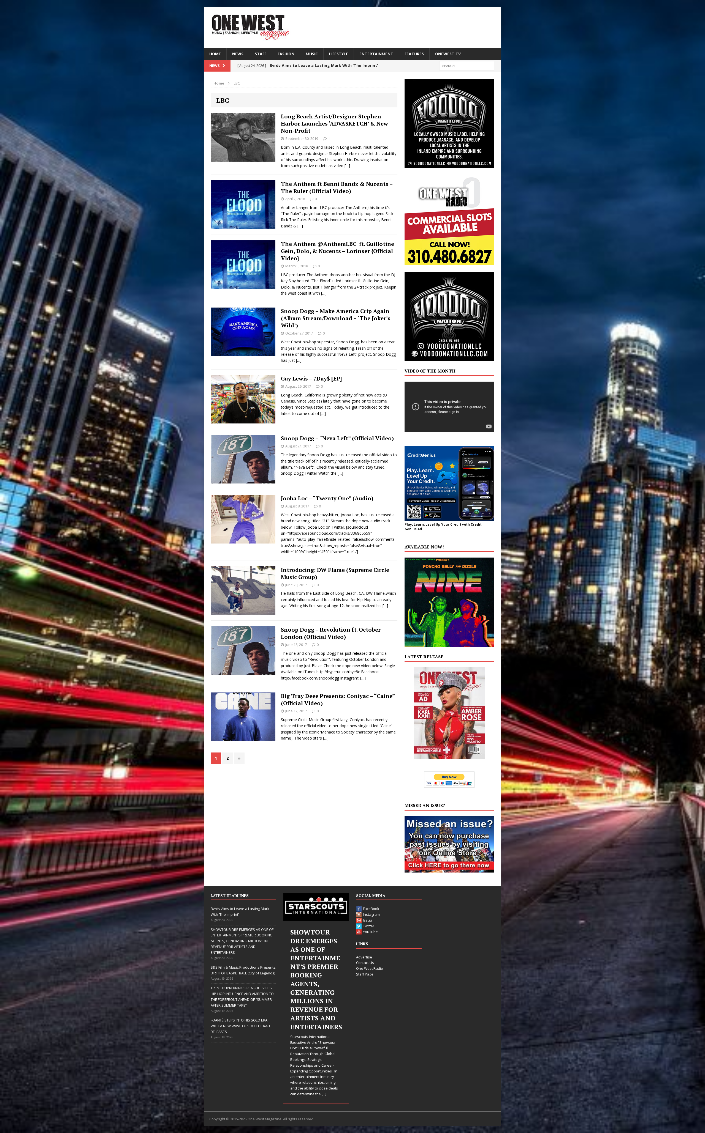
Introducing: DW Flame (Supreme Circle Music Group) (335, 573)
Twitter (368, 925)
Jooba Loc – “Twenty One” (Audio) (327, 498)
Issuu (367, 920)
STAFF (260, 53)
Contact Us (365, 962)
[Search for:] (466, 65)
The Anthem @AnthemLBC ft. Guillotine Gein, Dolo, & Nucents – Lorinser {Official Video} (337, 251)
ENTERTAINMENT (376, 53)
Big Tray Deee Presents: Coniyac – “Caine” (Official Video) (338, 699)
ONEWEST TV (448, 53)
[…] (347, 165)
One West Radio (369, 968)
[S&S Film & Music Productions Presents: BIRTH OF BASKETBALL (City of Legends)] (316, 907)
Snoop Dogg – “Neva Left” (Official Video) (337, 438)
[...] (327, 1042)
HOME (215, 53)
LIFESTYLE (338, 53)
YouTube (370, 931)
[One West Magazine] (352, 27)
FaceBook (371, 908)
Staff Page (364, 974)
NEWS (237, 53)
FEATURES (414, 53)
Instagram (371, 914)
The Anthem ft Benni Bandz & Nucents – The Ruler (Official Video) (336, 187)
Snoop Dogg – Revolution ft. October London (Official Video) (331, 633)
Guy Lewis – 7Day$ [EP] (311, 378)
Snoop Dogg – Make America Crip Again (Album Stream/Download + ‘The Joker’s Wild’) (336, 318)
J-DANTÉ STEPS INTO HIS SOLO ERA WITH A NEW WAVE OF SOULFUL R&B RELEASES (240, 1026)
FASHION (286, 53)
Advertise (364, 957)
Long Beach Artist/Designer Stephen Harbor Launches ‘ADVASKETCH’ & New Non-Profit (334, 123)
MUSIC (312, 53)
